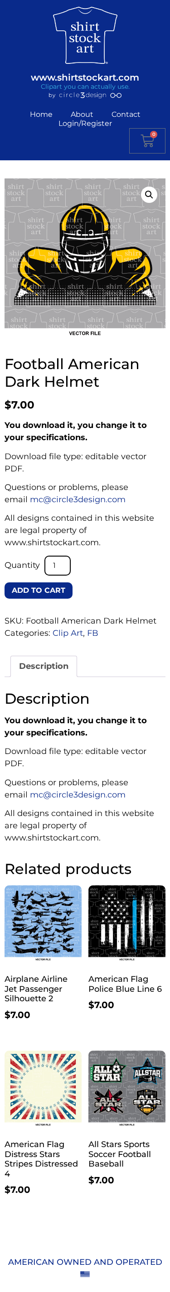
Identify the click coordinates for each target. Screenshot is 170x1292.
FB (92, 633)
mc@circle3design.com (78, 499)
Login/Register (85, 123)
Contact (126, 114)
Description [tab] (43, 666)
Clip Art (68, 633)
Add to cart (38, 590)
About (82, 114)
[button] (149, 195)
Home (41, 114)
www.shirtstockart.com (85, 77)
